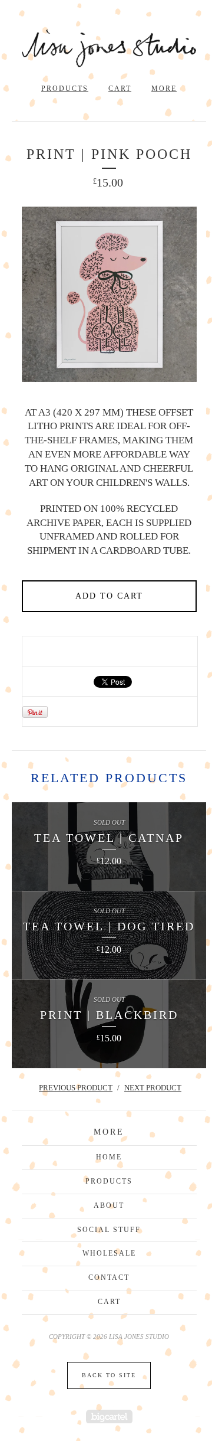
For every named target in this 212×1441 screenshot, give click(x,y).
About (109, 1205)
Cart (119, 88)
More (164, 88)
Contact (109, 1277)
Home (109, 1157)
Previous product (75, 1087)
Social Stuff (109, 1230)
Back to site (109, 1375)
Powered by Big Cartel (109, 1416)
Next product (152, 1087)
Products (64, 88)
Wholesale (109, 1253)
